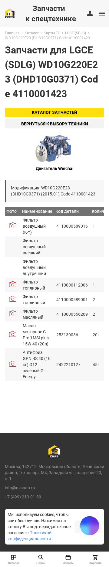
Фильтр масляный (33, 314)
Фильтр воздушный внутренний (34, 267)
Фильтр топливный (34, 285)
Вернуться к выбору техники (54, 124)
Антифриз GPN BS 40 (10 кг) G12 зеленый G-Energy (37, 364)
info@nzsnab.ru (20, 488)
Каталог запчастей (54, 112)
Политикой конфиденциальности (29, 536)
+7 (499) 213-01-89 (23, 497)
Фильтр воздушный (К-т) (34, 226)
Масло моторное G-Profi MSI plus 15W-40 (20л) (36, 335)
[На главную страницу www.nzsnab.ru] (10, 13)
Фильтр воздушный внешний (34, 247)
